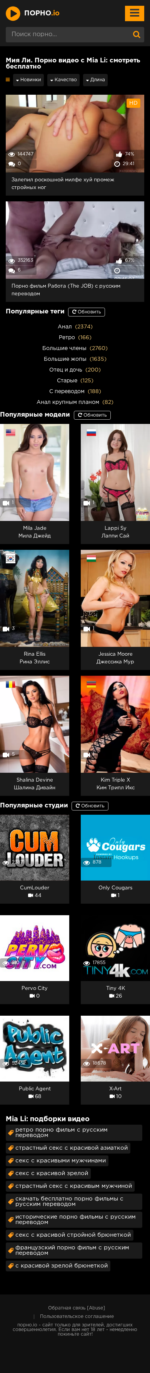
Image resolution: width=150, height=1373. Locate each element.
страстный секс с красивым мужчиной (73, 1186)
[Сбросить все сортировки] (8, 80)
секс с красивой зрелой (51, 1173)
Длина (97, 80)
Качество (65, 80)
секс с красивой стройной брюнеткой (73, 1234)
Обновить (88, 312)
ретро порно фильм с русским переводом (61, 1132)
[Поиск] (136, 34)
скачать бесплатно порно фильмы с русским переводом (69, 1201)
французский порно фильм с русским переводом (72, 1250)
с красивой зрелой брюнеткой (61, 1265)
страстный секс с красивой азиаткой (71, 1147)
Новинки (30, 80)
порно (42, 13)
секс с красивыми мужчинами (60, 1160)
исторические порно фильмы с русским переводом (75, 1219)
